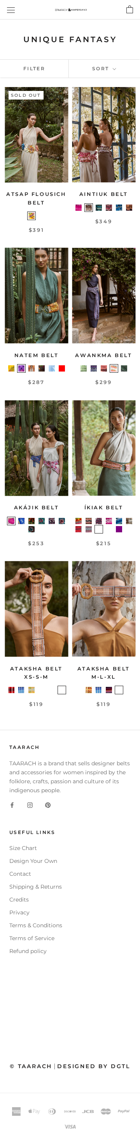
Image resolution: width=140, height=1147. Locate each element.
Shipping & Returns (35, 886)
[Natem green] (41, 368)
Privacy (19, 912)
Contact (20, 873)
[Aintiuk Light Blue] (119, 208)
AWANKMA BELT (103, 355)
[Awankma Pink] (104, 368)
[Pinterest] (48, 804)
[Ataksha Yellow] (31, 690)
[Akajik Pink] (11, 521)
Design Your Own (33, 860)
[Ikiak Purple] (99, 521)
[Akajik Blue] (21, 521)
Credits (19, 899)
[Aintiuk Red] (109, 208)
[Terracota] (41, 529)
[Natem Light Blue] (52, 368)
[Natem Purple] (21, 368)
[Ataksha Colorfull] (52, 690)
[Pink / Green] (129, 529)
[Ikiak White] (99, 529)
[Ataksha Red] (11, 690)
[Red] (62, 368)
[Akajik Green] (31, 521)
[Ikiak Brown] (89, 521)
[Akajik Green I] (31, 529)
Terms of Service (31, 938)
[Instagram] (30, 804)
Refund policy (28, 951)
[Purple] (119, 529)
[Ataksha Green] (41, 690)
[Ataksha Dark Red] (109, 690)
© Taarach (31, 1066)
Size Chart (23, 848)
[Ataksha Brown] (89, 690)
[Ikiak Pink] (89, 529)
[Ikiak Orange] (78, 521)
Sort (101, 68)
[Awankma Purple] (94, 368)
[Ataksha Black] (119, 690)
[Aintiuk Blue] (99, 208)
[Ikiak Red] (78, 529)
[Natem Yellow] (11, 368)
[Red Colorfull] (62, 690)
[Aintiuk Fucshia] (78, 208)
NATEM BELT (36, 355)
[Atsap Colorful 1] (41, 216)
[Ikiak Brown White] (129, 521)
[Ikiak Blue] (119, 521)
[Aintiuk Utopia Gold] (129, 208)
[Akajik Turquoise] (41, 521)
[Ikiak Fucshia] (109, 521)
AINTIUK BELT (103, 194)
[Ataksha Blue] (21, 690)
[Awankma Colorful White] (114, 368)
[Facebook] (12, 804)
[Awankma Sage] (83, 368)
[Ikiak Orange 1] (109, 529)
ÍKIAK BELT (103, 507)
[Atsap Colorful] (31, 216)
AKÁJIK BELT (36, 507)
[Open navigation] (11, 10)
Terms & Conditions (35, 925)
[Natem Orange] (31, 368)
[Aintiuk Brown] (89, 208)
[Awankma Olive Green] (124, 368)
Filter (34, 68)
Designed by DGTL (93, 1066)
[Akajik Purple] (52, 521)
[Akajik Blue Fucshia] (62, 521)
